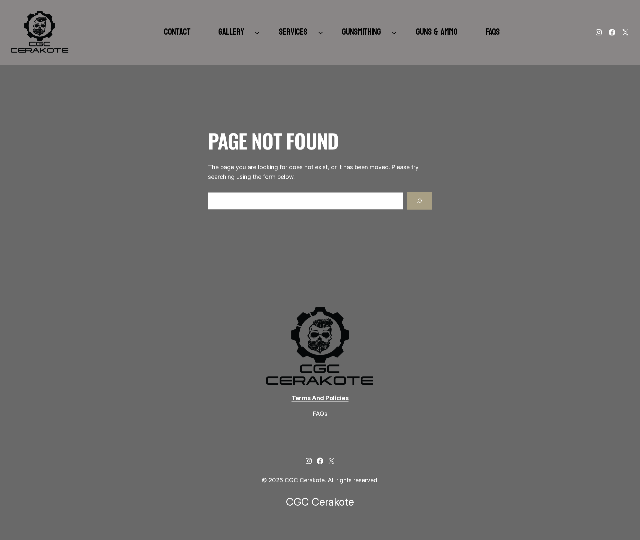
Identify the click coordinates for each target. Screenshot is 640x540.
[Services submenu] (320, 32)
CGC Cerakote (320, 501)
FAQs (320, 413)
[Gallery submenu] (257, 32)
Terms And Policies (320, 397)
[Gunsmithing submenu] (394, 32)
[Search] (419, 201)
